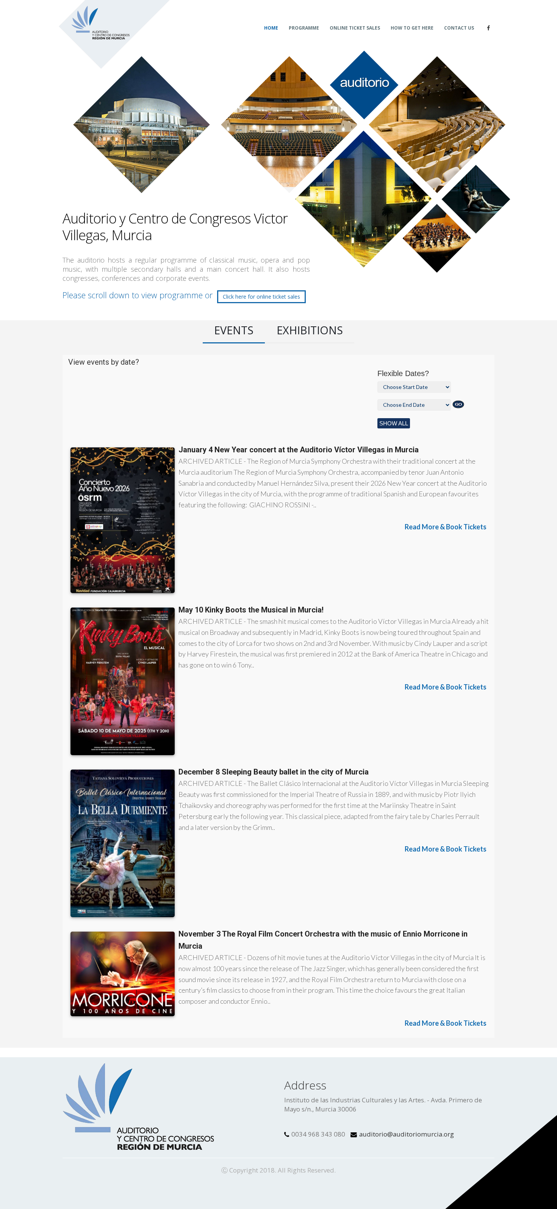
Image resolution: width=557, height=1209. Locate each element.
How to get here (412, 28)
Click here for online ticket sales (261, 296)
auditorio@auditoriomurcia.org (406, 1134)
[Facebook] (488, 28)
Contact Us (459, 28)
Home (271, 28)
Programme (304, 28)
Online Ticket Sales (355, 28)
